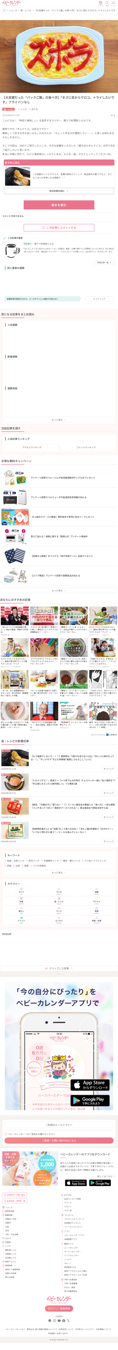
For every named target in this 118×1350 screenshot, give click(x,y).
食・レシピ (26, 10)
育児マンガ (34, 860)
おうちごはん (12, 162)
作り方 (34, 109)
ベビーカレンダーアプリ (74, 1235)
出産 (18, 865)
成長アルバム (10, 1261)
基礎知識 (8, 1215)
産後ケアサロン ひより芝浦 (75, 1274)
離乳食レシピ (10, 1250)
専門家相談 (9, 1211)
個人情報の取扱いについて (46, 1329)
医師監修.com (70, 1267)
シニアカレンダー (71, 1255)
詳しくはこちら (104, 1176)
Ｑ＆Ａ (8, 1238)
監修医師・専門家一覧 (16, 1201)
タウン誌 (68, 1210)
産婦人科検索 (10, 1273)
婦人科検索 (9, 1277)
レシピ (24, 109)
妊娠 (9, 865)
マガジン (68, 1206)
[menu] (113, 4)
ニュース (13, 10)
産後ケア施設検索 (12, 1269)
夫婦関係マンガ (51, 860)
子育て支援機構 (70, 1283)
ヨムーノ (67, 1263)
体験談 (8, 1242)
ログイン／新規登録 (59, 1308)
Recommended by (98, 734)
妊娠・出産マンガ (15, 860)
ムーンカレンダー (71, 1247)
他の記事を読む (57, 190)
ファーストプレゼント (73, 1226)
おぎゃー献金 (69, 1287)
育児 (7, 1230)
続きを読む (59, 205)
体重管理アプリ (70, 1239)
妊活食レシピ (10, 1257)
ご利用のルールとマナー (59, 1125)
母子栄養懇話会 (70, 1291)
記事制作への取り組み (16, 1194)
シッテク (68, 1259)
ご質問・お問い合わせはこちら (59, 1140)
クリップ (100, 298)
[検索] (107, 4)
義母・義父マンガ (71, 860)
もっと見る (57, 419)
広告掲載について (103, 1329)
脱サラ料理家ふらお (44, 243)
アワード (68, 1202)
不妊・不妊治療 (11, 1234)
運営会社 (30, 1329)
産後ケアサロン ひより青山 (75, 1271)
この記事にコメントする (61, 227)
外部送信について (66, 1329)
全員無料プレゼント (72, 1222)
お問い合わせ (62, 1333)
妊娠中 (8, 1222)
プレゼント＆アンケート (74, 1219)
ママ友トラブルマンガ (95, 860)
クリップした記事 (59, 968)
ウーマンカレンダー (72, 1251)
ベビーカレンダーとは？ (15, 1329)
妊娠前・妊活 (10, 1218)
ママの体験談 (39, 865)
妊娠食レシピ (10, 1253)
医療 (26, 865)
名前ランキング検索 (72, 1198)
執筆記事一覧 (102, 262)
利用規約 (51, 1333)
